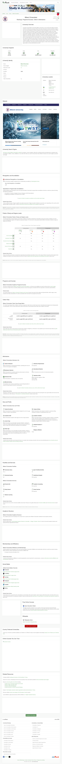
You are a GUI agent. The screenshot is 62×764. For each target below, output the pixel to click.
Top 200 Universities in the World (9, 725)
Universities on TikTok (36, 732)
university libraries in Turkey (30, 689)
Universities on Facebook (37, 725)
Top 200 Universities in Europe (9, 730)
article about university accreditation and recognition (29, 204)
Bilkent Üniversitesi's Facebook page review (11, 571)
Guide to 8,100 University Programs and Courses (14, 683)
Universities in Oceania (7, 749)
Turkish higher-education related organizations (14, 689)
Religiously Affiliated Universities (38, 746)
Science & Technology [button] (8, 246)
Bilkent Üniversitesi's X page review (9, 575)
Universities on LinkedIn (36, 734)
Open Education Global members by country (39, 610)
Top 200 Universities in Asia (8, 734)
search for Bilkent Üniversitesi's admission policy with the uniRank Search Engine (32, 387)
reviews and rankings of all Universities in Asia (18, 692)
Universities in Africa (7, 746)
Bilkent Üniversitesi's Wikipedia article (30, 621)
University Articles (35, 740)
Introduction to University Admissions (22, 393)
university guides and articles (12, 681)
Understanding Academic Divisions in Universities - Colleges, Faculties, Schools (26, 521)
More (31, 2)
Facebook (7, 756)
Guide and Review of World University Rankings (14, 687)
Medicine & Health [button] (9, 243)
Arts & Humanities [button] (9, 235)
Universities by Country (24, 2)
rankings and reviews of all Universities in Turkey (19, 677)
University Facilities (42, 502)
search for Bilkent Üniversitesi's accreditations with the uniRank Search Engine (31, 198)
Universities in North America (8, 740)
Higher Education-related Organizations (39, 742)
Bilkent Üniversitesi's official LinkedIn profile (11, 586)
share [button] (57, 19)
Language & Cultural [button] (8, 238)
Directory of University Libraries (38, 744)
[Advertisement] (11, 30)
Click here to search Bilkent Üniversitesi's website (12, 152)
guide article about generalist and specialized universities (38, 256)
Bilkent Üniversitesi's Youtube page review (11, 579)
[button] (20, 230)
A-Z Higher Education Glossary (30, 694)
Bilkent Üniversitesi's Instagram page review (11, 582)
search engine (53, 286)
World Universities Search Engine (42, 679)
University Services (51, 502)
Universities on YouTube (36, 730)
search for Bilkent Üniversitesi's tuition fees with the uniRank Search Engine (31, 323)
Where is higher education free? (11, 684)
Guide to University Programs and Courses (20, 292)
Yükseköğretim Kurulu (35, 181)
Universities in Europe (7, 744)
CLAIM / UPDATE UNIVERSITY (31, 626)
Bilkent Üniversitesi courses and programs (21, 286)
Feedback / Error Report (31, 715)
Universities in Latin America (8, 742)
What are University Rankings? (10, 685)
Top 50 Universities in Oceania (9, 736)
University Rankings (14, 2)
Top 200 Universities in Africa (8, 732)
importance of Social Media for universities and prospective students (45, 596)
